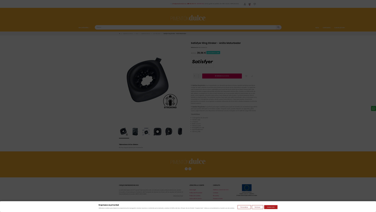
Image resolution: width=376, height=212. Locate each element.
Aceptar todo (271, 207)
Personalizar (244, 207)
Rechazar (257, 207)
